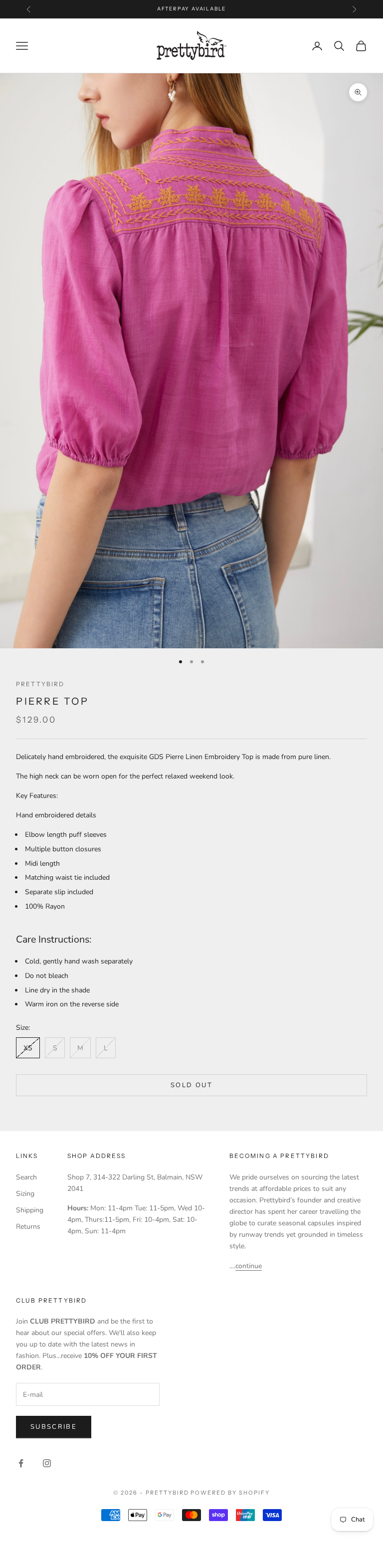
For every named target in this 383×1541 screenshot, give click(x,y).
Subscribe (53, 1426)
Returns (28, 1226)
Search (26, 1177)
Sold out (191, 1085)
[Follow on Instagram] (47, 1463)
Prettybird (40, 684)
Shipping (29, 1210)
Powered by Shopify (230, 1492)
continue (248, 1266)
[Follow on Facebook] (21, 1463)
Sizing (25, 1193)
